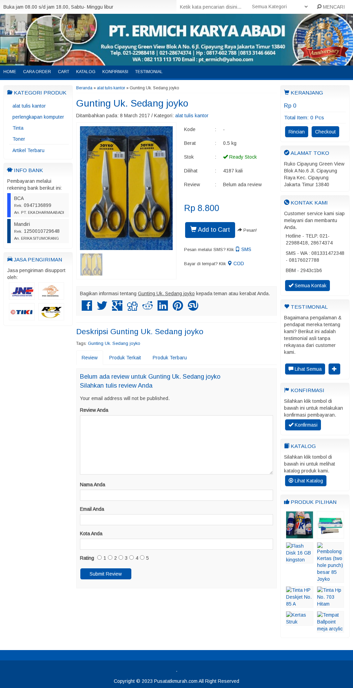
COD (238, 263)
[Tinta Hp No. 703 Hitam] (330, 604)
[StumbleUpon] (193, 308)
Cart (63, 71)
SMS (245, 249)
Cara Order (37, 71)
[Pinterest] (178, 308)
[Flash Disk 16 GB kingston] (299, 560)
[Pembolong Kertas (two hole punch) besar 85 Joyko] (330, 579)
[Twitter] (102, 308)
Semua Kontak (309, 285)
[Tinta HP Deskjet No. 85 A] (299, 604)
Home (9, 71)
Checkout (325, 131)
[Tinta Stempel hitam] (299, 535)
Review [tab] (90, 357)
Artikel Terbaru (28, 150)
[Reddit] (147, 308)
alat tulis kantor (29, 106)
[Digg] (132, 308)
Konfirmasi (115, 71)
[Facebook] (87, 308)
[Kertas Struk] (299, 622)
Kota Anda (91, 533)
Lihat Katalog (308, 480)
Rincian (297, 131)
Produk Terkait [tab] (125, 357)
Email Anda (92, 509)
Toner (18, 139)
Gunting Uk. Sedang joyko (132, 103)
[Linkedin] (163, 308)
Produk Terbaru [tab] (170, 357)
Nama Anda (92, 484)
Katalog (85, 71)
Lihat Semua (307, 369)
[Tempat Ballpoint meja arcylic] (330, 629)
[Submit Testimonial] (334, 369)
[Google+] (117, 308)
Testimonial (149, 71)
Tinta (17, 128)
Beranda (84, 88)
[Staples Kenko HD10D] (330, 535)
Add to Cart (213, 229)
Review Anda (94, 410)
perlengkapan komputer (38, 117)
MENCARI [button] (333, 7)
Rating (87, 558)
